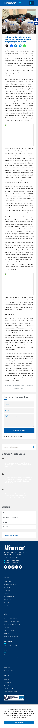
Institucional (7, 581)
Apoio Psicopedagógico (11, 618)
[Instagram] (9, 567)
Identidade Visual (9, 664)
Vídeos (5, 527)
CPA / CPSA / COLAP (10, 645)
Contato (6, 661)
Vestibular (7, 602)
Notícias (6, 513)
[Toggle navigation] (20, 4)
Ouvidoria (7, 667)
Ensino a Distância (9, 688)
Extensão (6, 627)
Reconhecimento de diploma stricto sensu (17, 658)
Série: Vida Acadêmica (10, 517)
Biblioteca (7, 587)
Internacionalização (10, 630)
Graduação (7, 679)
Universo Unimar (9, 596)
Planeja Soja (8, 599)
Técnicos (6, 685)
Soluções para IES (9, 670)
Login (31, 3)
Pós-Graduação (8, 682)
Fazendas (7, 590)
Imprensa (17, 385)
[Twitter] (13, 567)
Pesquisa (6, 633)
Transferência (8, 606)
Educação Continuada (10, 691)
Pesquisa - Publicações (11, 636)
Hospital (6, 609)
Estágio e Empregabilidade (12, 621)
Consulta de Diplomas (10, 654)
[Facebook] (5, 567)
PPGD (5, 522)
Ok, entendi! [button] (19, 722)
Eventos (6, 593)
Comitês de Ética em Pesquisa (13, 624)
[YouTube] (20, 567)
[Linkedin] (16, 567)
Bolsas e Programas (10, 584)
